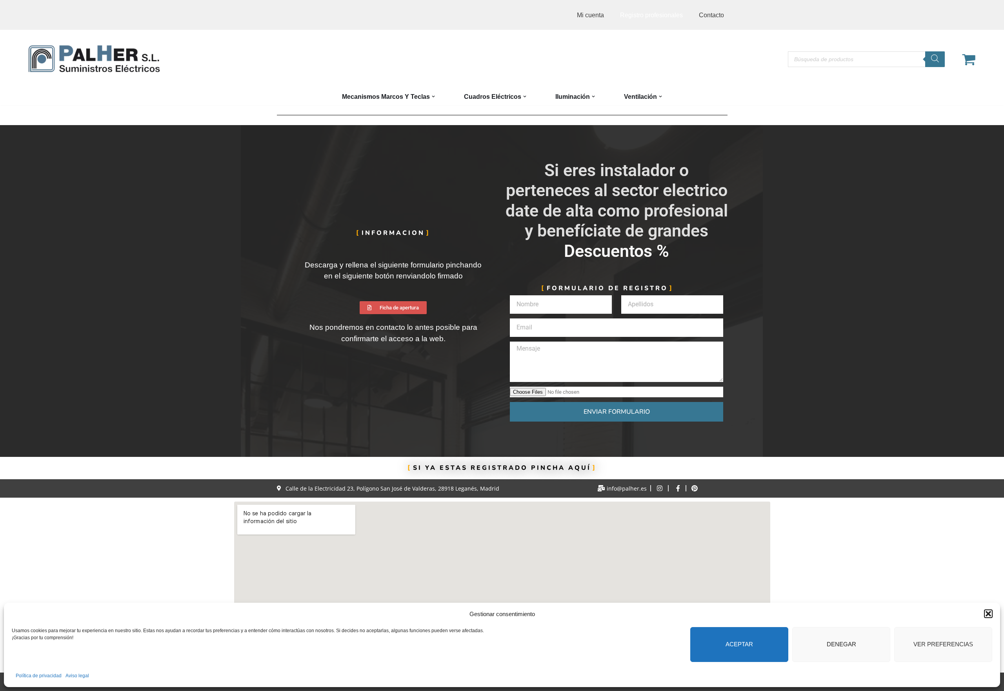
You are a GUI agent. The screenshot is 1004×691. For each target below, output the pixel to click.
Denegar (841, 644)
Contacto (711, 15)
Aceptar (739, 644)
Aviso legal (77, 675)
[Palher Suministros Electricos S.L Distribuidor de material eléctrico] (94, 58)
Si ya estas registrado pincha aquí (502, 468)
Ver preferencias (943, 644)
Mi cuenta (590, 15)
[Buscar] (935, 59)
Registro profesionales (651, 15)
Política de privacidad (39, 675)
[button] (988, 614)
